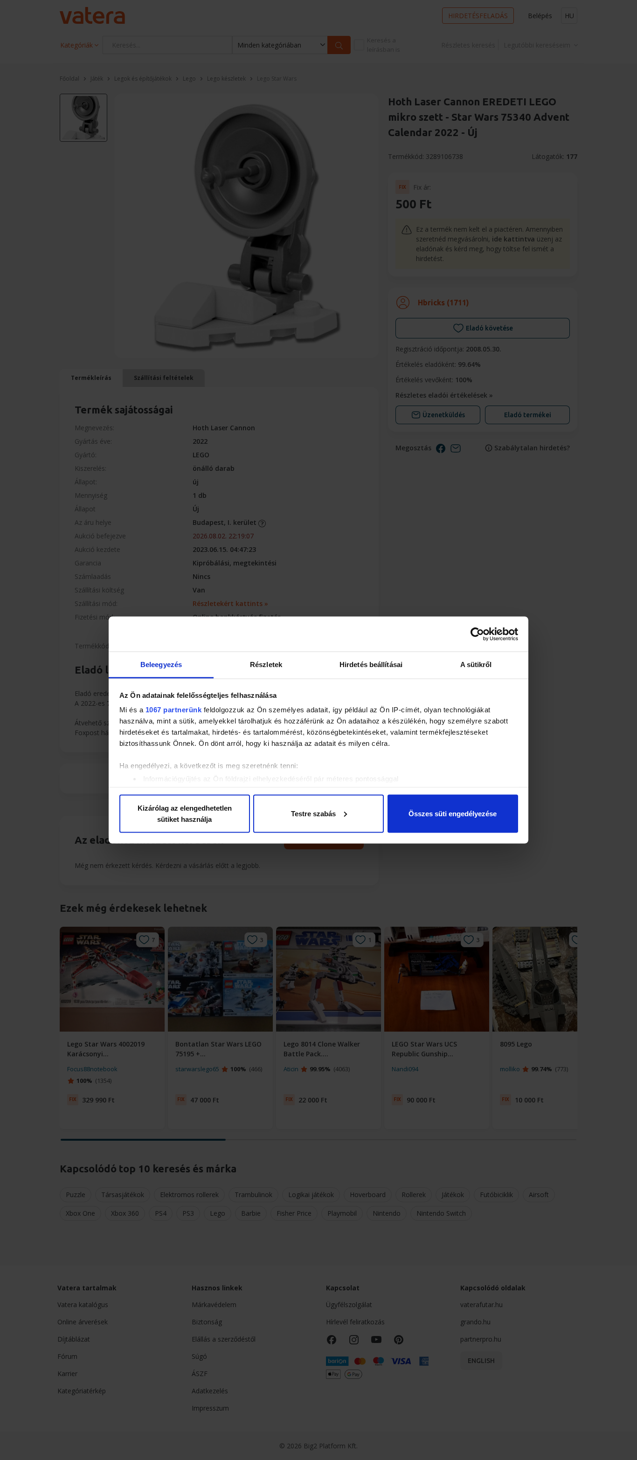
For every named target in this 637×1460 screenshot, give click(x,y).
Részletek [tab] (266, 664)
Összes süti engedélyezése (453, 813)
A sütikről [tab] (476, 664)
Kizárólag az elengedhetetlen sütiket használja (185, 813)
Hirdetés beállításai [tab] (370, 664)
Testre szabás (313, 813)
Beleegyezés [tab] (161, 664)
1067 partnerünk (173, 710)
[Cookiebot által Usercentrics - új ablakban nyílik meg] (477, 634)
